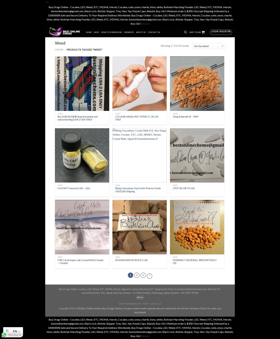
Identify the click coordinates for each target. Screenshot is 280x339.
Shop (96, 32)
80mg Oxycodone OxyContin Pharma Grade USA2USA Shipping (138, 190)
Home (89, 32)
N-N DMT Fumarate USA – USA (74, 188)
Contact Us (154, 32)
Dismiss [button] (145, 23)
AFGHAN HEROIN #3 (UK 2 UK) (131, 260)
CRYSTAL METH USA (184, 188)
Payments (129, 32)
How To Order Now (111, 32)
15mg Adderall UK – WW (185, 116)
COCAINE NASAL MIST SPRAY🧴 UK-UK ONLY (136, 118)
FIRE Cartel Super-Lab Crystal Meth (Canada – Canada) (80, 262)
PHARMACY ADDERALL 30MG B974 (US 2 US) (194, 262)
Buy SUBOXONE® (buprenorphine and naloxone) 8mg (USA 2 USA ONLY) (78, 118)
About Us (141, 32)
